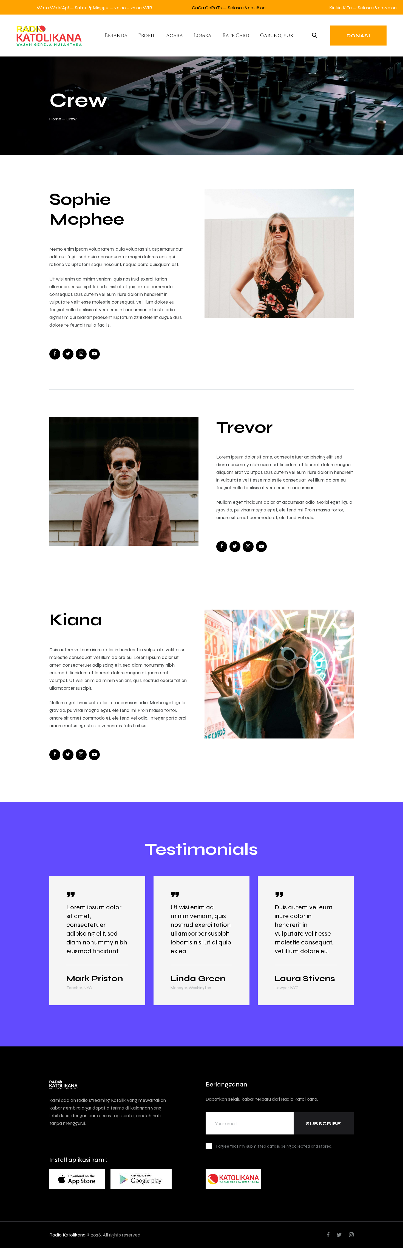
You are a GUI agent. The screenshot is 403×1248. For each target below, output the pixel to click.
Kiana (75, 619)
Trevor (244, 427)
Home (55, 118)
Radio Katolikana (67, 1235)
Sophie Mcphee (86, 209)
